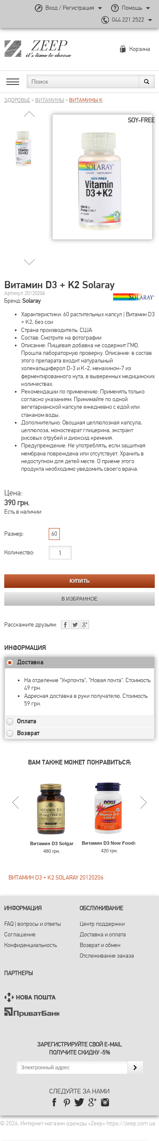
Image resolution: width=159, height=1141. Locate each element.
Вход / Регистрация (69, 7)
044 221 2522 (128, 19)
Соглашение (20, 934)
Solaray (31, 300)
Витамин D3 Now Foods (109, 843)
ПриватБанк (31, 1012)
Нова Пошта (31, 997)
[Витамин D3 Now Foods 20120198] (109, 836)
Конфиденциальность (30, 945)
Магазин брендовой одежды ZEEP (52, 48)
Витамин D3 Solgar (51, 843)
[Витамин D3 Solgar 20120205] (51, 836)
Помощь (132, 7)
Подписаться (135, 1067)
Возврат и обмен (100, 945)
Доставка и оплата (103, 934)
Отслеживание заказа (107, 955)
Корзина (139, 49)
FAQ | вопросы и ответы (32, 923)
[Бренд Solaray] (133, 296)
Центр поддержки (102, 923)
